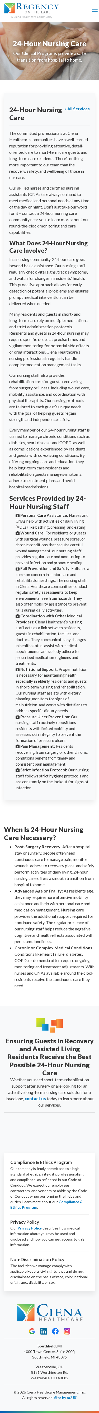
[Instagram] (67, 1331)
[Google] (32, 1331)
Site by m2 (63, 1397)
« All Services (77, 108)
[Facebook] (55, 1331)
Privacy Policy (30, 1228)
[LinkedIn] (43, 1331)
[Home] (31, 11)
